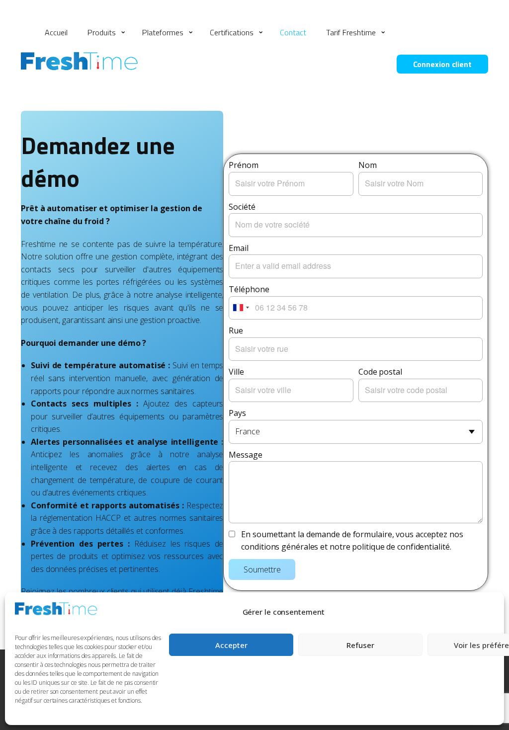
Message (245, 454)
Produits (101, 32)
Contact (293, 32)
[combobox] (240, 308)
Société (242, 206)
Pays (237, 412)
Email (239, 248)
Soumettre (262, 569)
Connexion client (442, 64)
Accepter (231, 645)
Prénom (243, 165)
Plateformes (162, 32)
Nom (367, 165)
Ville (236, 371)
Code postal (380, 371)
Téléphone (249, 289)
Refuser (360, 645)
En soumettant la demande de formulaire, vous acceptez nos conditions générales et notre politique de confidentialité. (352, 541)
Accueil (56, 32)
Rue (236, 330)
